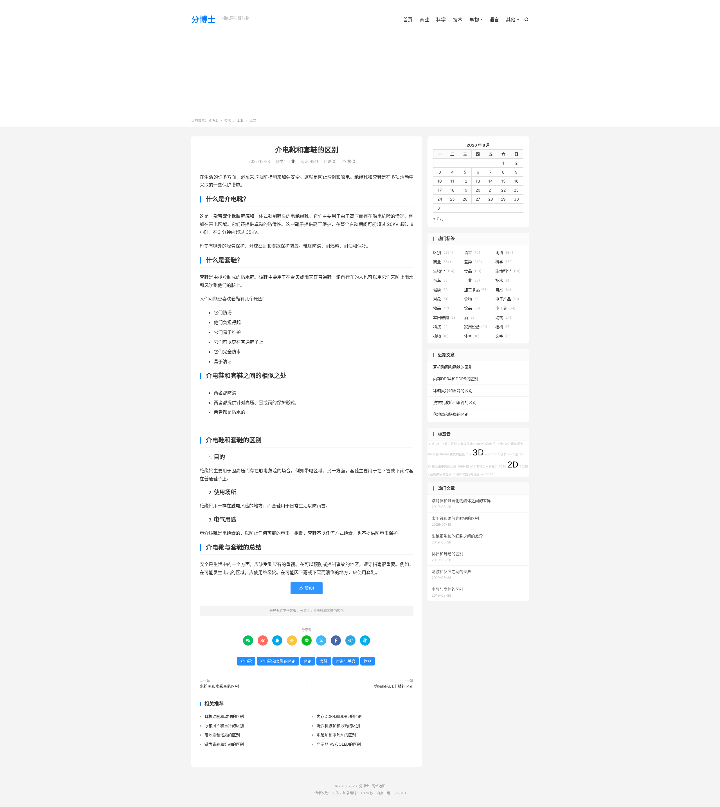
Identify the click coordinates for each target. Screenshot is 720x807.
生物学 (443, 271)
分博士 (203, 19)
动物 (503, 317)
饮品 (472, 308)
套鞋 (324, 661)
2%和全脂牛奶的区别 (442, 466)
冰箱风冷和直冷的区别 (224, 725)
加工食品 (476, 289)
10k (468, 454)
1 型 (515, 454)
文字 (502, 336)
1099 (489, 474)
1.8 (521, 454)
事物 (474, 20)
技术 (457, 20)
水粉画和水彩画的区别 (219, 686)
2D (512, 464)
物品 (368, 661)
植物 (440, 336)
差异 (473, 261)
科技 (441, 326)
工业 (240, 120)
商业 (424, 20)
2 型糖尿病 (465, 444)
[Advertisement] (360, 76)
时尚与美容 (346, 661)
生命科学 (507, 271)
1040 (502, 466)
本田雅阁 (444, 317)
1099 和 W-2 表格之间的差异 (478, 466)
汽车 (441, 280)
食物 (472, 298)
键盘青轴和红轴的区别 (224, 744)
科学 (441, 20)
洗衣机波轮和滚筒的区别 (338, 725)
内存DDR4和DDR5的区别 (339, 716)
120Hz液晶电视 (484, 444)
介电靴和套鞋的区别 (306, 150)
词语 (504, 252)
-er (483, 474)
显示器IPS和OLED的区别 (339, 744)
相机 (502, 326)
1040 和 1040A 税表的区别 (446, 454)
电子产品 (507, 298)
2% (510, 454)
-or (487, 454)
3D (478, 452)
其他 (511, 20)
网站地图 (378, 786)
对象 (440, 298)
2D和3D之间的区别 (466, 474)
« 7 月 (438, 218)
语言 (494, 20)
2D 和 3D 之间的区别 (442, 444)
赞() (349, 161)
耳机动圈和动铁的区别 (224, 716)
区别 (308, 661)
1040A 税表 (498, 454)
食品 (472, 271)
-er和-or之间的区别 (509, 444)
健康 (441, 289)
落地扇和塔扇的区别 (222, 734)
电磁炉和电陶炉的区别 (336, 734)
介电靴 (246, 661)
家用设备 (475, 326)
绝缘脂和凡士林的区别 (393, 686)
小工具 (505, 308)
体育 (471, 336)
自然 (503, 289)
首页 (408, 20)
